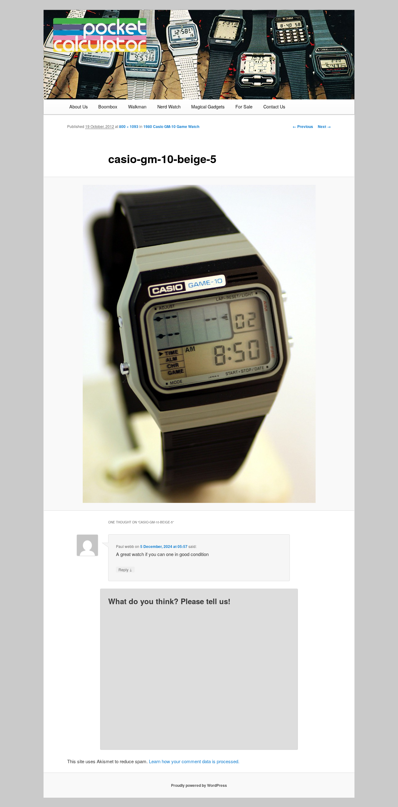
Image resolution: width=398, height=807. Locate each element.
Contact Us (274, 106)
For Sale (243, 106)
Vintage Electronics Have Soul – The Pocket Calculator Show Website (113, 44)
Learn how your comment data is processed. (194, 761)
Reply (125, 569)
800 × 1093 (128, 126)
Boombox (107, 106)
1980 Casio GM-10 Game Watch (171, 126)
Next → (324, 126)
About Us (78, 106)
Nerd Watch (169, 106)
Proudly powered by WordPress (199, 785)
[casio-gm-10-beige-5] (199, 344)
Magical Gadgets (207, 106)
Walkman (137, 106)
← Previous (303, 126)
